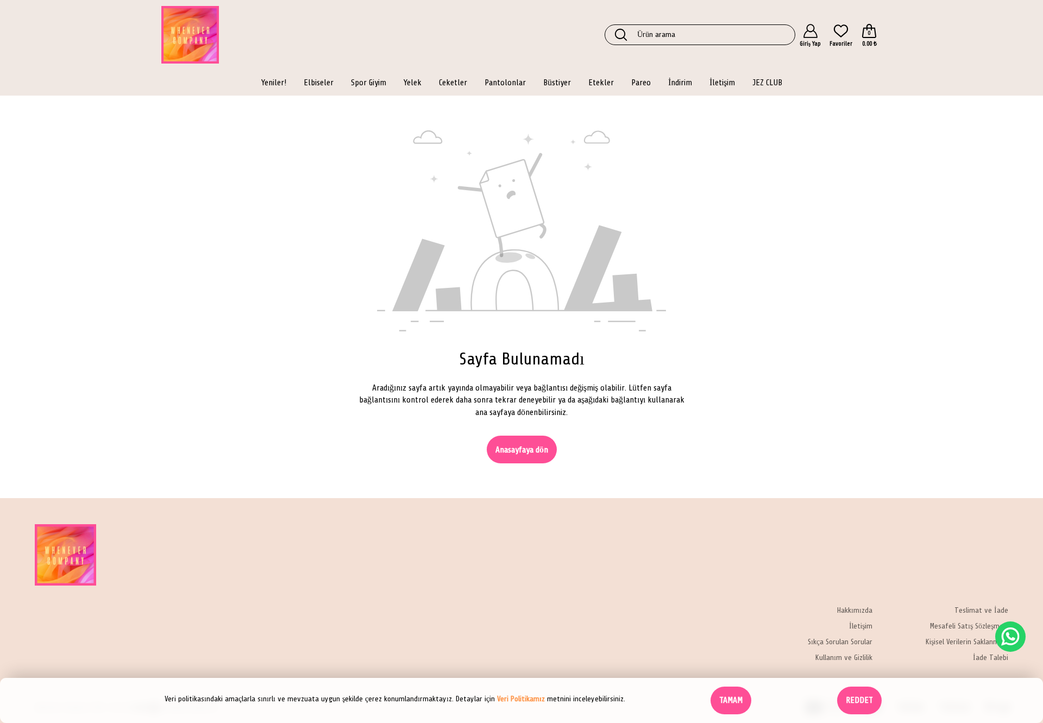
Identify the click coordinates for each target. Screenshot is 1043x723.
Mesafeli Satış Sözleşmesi (969, 626)
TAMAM (731, 700)
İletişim (860, 626)
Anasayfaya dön (521, 450)
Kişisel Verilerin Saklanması (967, 642)
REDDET (859, 700)
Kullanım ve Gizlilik (843, 658)
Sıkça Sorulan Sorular (840, 642)
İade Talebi (990, 658)
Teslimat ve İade (981, 611)
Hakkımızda (854, 611)
